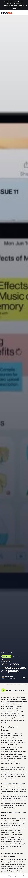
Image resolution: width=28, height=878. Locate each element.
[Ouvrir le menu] (25, 12)
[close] (26, 5)
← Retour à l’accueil (7, 652)
